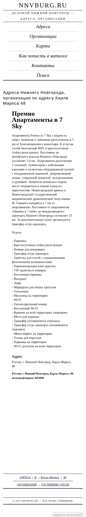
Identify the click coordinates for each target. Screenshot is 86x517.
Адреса (43, 26)
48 (64, 477)
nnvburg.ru (43, 5)
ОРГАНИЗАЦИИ (27, 484)
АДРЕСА (25, 477)
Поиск (43, 75)
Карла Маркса (50, 477)
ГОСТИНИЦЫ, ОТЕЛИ (55, 484)
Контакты (43, 65)
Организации (43, 36)
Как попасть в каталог (43, 55)
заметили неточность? (67, 515)
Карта (43, 46)
